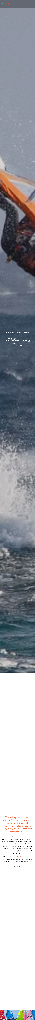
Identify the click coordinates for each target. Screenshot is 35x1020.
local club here (19, 857)
